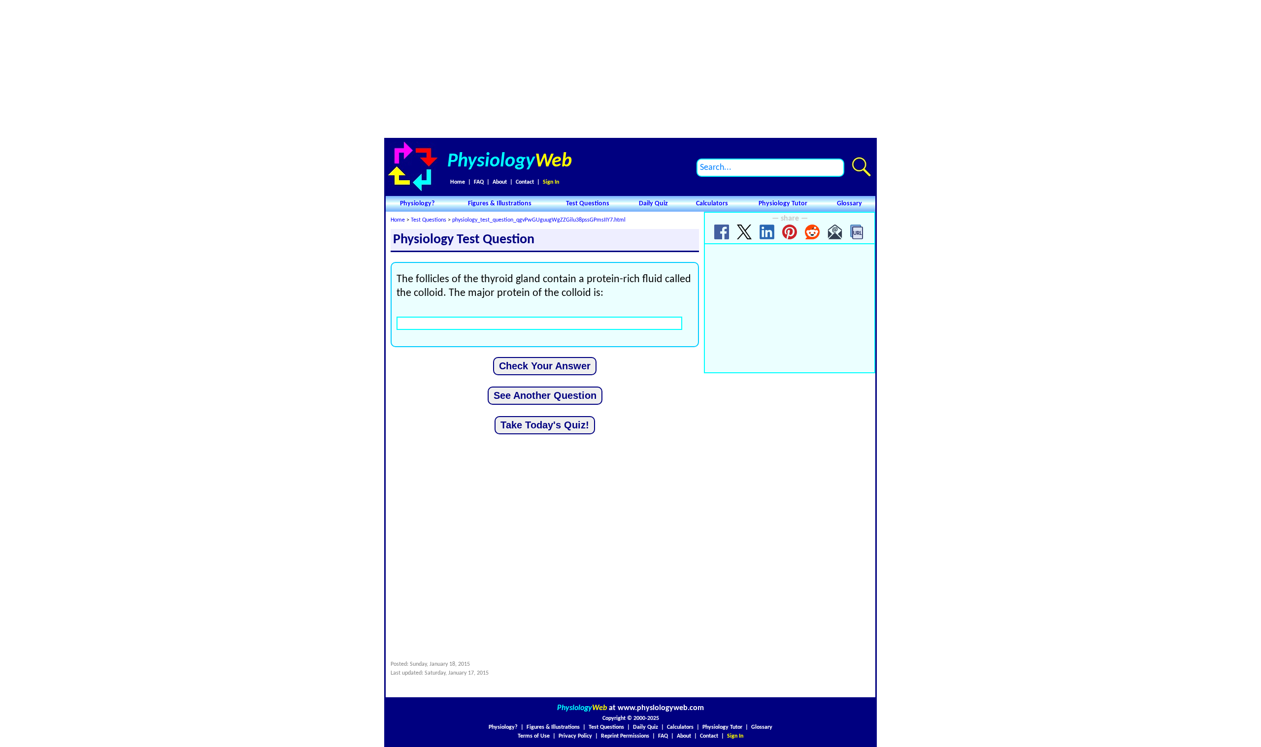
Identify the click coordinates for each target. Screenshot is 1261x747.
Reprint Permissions (625, 736)
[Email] (835, 232)
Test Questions (587, 203)
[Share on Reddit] (812, 232)
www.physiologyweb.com (661, 708)
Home (457, 182)
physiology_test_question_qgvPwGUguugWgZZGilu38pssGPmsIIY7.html (539, 220)
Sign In (551, 182)
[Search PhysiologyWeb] (861, 167)
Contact (525, 182)
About (500, 182)
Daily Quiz (653, 203)
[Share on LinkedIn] (767, 232)
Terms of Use (534, 736)
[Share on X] (744, 232)
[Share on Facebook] (721, 232)
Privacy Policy (575, 736)
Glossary (849, 203)
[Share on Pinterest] (789, 232)
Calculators (712, 203)
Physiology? (417, 203)
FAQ (479, 182)
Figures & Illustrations (499, 203)
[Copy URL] (857, 232)
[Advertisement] (630, 69)
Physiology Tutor (783, 203)
